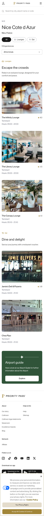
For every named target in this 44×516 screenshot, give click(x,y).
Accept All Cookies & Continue (22, 511)
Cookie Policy (32, 500)
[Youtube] (22, 458)
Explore (22, 378)
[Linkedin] (28, 458)
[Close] (41, 476)
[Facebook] (15, 458)
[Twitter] (34, 458)
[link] (12, 473)
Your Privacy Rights (21, 505)
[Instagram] (3, 458)
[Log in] (3, 3)
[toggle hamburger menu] (40, 3)
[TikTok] (9, 458)
